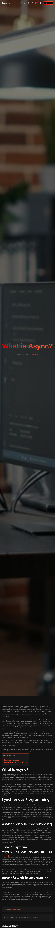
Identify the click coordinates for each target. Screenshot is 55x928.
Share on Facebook (11, 917)
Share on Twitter (26, 917)
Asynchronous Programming (11, 760)
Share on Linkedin (40, 917)
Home (18, 354)
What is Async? (7, 757)
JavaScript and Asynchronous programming (15, 762)
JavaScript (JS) (6, 856)
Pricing (49, 3)
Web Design (25, 354)
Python (4, 818)
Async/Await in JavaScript (11, 764)
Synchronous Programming (11, 759)
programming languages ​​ (9, 708)
